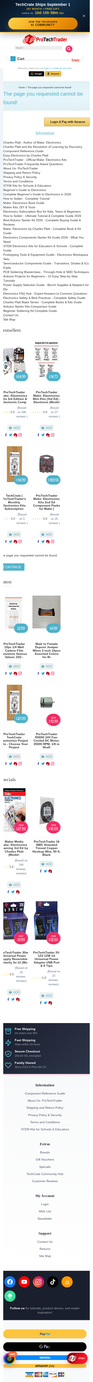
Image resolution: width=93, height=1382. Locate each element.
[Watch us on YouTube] (24, 1281)
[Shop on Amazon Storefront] (67, 1281)
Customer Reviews (45, 1181)
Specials (45, 1167)
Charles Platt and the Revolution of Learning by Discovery (42, 146)
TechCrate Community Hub (44, 1174)
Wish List (45, 1211)
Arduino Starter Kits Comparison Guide (29, 306)
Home (22, 87)
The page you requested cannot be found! (49, 87)
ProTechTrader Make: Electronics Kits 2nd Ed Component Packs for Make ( (46, 502)
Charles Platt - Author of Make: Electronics (32, 142)
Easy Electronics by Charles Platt (25, 155)
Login (45, 1204)
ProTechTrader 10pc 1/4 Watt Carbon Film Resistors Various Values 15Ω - (14, 650)
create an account (61, 68)
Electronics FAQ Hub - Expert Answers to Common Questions (45, 293)
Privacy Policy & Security (20, 177)
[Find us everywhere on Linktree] (10, 1296)
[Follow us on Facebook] (10, 1281)
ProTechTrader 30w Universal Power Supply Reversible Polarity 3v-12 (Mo (14, 957)
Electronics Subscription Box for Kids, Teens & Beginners (42, 211)
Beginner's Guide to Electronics (24, 190)
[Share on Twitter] (10, 435)
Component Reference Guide (23, 151)
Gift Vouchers (45, 1159)
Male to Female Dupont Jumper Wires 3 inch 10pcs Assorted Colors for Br (47, 650)
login (46, 68)
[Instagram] (20, 435)
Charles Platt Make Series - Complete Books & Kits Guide (42, 302)
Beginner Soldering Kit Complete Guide (30, 311)
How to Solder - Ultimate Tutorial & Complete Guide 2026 (42, 216)
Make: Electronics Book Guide (23, 203)
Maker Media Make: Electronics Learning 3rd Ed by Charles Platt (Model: (14, 848)
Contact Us (10, 315)
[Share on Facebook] (6, 435)
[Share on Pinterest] (15, 435)
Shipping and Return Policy (21, 172)
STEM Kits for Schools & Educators (27, 185)
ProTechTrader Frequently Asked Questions (33, 164)
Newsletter (45, 1218)
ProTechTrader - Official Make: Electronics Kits (35, 159)
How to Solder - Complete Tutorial (26, 198)
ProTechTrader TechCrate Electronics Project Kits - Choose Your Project (14, 740)
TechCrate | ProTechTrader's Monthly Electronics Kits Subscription (14, 502)
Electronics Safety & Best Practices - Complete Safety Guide (44, 298)
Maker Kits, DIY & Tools (19, 207)
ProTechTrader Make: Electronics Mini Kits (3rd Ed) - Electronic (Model (46, 397)
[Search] (69, 49)
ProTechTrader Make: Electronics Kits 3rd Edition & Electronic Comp (14, 397)
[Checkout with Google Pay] (45, 1346)
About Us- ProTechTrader (20, 168)
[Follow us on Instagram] (38, 1281)
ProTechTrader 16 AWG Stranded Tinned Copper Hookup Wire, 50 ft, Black (46, 848)
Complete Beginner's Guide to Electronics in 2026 (37, 194)
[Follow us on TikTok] (52, 1281)
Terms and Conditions (18, 181)
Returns (45, 1249)
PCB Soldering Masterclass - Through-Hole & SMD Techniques (46, 272)
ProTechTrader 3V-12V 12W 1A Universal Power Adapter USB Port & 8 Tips (46, 959)
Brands (45, 1152)
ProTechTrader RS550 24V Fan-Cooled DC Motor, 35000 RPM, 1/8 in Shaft (46, 740)
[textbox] (38, 48)
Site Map (9, 319)
